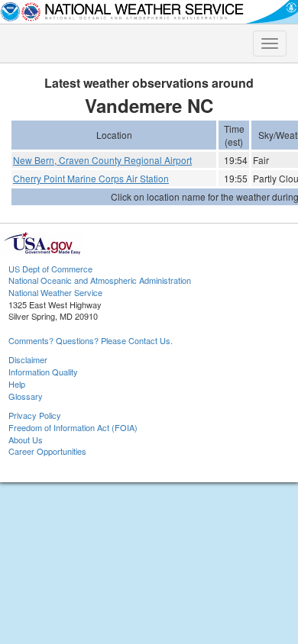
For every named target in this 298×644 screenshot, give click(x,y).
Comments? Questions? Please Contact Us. (90, 340)
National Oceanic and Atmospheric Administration (99, 280)
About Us (25, 439)
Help (16, 384)
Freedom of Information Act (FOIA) (73, 427)
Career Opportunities (47, 451)
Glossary (25, 396)
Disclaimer (27, 359)
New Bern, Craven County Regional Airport (102, 159)
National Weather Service (55, 292)
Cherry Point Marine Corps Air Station (91, 178)
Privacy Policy (34, 415)
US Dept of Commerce (50, 268)
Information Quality (43, 371)
